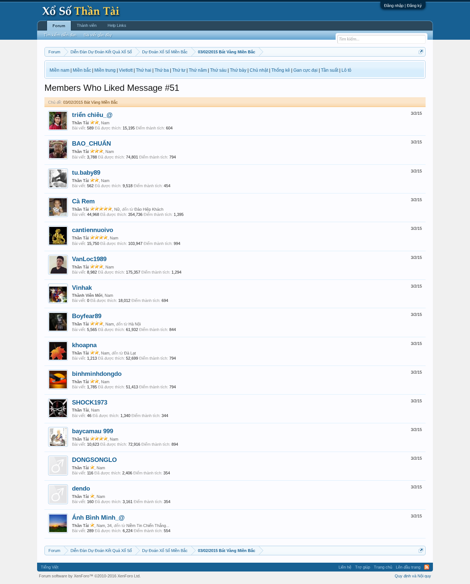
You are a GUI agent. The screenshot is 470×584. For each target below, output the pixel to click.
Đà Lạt (130, 353)
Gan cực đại (305, 70)
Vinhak (82, 287)
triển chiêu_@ (92, 114)
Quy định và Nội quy (413, 576)
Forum (59, 26)
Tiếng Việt (49, 567)
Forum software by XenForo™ (90, 576)
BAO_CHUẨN (91, 143)
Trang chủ (383, 567)
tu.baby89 (86, 172)
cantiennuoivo (92, 230)
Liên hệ (345, 567)
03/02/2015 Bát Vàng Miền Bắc (90, 102)
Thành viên (87, 25)
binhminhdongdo (97, 373)
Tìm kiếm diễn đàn (60, 35)
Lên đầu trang (408, 567)
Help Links (117, 25)
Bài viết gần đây (98, 35)
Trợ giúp (362, 567)
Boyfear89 (86, 316)
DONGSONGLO (94, 459)
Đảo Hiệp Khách (148, 209)
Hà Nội (135, 324)
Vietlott (126, 70)
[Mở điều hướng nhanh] (421, 51)
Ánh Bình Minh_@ (98, 517)
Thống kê (280, 70)
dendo (81, 488)
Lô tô (346, 70)
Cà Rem (83, 201)
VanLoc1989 (89, 259)
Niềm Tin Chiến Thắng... (147, 525)
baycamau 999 (92, 431)
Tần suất (329, 70)
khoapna (84, 345)
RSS (426, 567)
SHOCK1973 (89, 402)
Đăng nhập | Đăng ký (403, 5)
